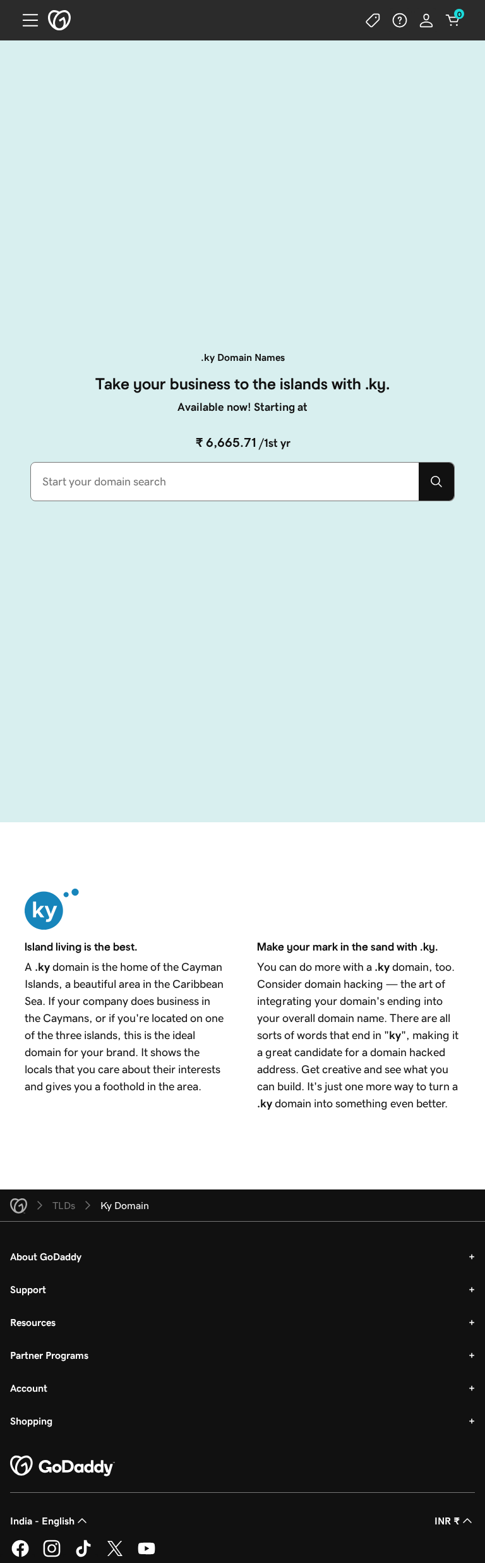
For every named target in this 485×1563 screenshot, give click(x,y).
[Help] (400, 20)
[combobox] (224, 481)
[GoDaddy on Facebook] (20, 1555)
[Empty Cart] (453, 20)
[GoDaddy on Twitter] (115, 1555)
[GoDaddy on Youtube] (146, 1555)
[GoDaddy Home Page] (62, 1466)
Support (28, 1289)
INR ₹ (447, 1521)
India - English (42, 1521)
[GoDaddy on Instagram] (52, 1555)
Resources (33, 1322)
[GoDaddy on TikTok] (83, 1555)
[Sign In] (426, 20)
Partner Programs (49, 1355)
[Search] (436, 482)
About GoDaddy (45, 1256)
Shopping (31, 1421)
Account (28, 1388)
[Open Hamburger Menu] (25, 20)
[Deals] (373, 20)
